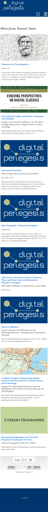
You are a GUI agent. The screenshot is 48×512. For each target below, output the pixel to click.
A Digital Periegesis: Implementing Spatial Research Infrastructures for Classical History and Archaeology (22, 380)
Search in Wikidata (9, 326)
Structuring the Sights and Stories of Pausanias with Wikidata (22, 117)
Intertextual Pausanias (11, 170)
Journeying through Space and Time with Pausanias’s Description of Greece (19, 438)
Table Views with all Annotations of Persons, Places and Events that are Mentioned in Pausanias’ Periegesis (21, 280)
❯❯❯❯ (37, 466)
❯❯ (29, 466)
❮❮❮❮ (11, 466)
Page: (18, 460)
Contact (25, 497)
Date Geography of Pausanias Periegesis (19, 225)
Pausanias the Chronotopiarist (15, 64)
